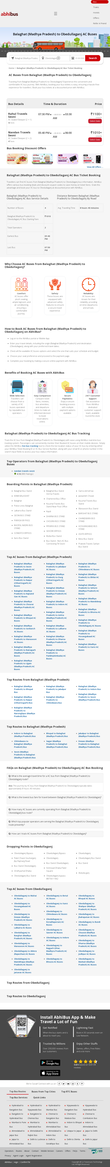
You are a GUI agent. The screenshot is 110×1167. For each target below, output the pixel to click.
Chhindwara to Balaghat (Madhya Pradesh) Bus (23, 744)
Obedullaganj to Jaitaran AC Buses (22, 971)
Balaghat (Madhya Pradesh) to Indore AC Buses (57, 604)
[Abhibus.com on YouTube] (68, 1083)
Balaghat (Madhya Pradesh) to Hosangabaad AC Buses (87, 634)
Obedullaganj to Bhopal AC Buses (86, 897)
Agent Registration (34, 1155)
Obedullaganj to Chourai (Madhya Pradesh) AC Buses (87, 932)
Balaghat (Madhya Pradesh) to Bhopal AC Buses (25, 618)
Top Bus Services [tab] (18, 1097)
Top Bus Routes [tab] (17, 1091)
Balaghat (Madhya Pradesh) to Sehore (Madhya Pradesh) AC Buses (88, 589)
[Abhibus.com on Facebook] (59, 1083)
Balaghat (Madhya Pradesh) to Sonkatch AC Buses (24, 628)
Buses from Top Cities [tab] (43, 1091)
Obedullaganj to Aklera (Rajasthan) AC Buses (25, 952)
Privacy (8, 1155)
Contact (35, 1151)
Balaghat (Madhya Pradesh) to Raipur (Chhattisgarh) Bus (23, 700)
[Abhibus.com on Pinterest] (82, 1083)
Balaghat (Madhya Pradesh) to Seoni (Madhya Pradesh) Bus (89, 697)
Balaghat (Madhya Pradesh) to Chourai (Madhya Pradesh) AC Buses (24, 605)
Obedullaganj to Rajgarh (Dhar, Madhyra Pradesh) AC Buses (56, 949)
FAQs (75, 1151)
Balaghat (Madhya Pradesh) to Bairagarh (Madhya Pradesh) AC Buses (25, 651)
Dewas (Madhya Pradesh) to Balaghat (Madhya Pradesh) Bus (89, 744)
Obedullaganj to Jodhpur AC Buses (87, 952)
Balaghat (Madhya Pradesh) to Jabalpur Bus (56, 689)
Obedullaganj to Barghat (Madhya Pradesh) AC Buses (23, 935)
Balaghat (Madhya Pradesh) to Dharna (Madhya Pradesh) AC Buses (56, 640)
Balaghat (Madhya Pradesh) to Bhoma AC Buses (89, 612)
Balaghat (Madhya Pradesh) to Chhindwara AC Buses (88, 566)
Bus (95, 1)
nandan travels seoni (24, 471)
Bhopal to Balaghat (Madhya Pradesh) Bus (57, 734)
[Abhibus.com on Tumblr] (77, 1083)
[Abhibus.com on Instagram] (73, 1083)
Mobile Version (47, 1151)
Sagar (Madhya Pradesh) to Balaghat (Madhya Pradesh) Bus (57, 744)
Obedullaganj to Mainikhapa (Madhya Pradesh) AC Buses (24, 961)
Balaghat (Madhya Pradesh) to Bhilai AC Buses (88, 577)
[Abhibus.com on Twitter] (64, 1083)
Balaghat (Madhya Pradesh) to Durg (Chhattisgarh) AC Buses (55, 578)
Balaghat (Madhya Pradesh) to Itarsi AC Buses (88, 647)
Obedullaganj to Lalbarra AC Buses (23, 926)
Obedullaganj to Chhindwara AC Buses (56, 912)
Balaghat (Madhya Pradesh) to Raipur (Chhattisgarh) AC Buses (23, 581)
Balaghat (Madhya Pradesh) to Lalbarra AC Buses (56, 628)
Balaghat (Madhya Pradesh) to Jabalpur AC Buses (56, 566)
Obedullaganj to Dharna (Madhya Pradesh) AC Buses (87, 943)
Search (93, 58)
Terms (83, 1151)
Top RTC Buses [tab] (69, 1091)
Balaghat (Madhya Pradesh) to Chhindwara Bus (55, 700)
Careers (59, 1151)
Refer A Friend (99, 23)
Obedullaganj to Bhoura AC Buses (54, 960)
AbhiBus (8, 1162)
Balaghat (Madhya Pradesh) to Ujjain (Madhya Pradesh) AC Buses (24, 665)
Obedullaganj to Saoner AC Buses (54, 931)
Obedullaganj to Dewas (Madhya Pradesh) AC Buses (23, 917)
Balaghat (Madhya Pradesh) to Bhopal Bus (23, 689)
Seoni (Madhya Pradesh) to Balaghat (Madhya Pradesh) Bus (25, 754)
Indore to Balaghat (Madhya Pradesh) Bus (25, 734)
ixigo (16, 1162)
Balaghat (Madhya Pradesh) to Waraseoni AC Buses (25, 639)
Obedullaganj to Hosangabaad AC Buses (22, 906)
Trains (96, 7)
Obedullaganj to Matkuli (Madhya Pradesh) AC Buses (87, 961)
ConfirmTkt (25, 1162)
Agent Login (18, 1155)
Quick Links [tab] (39, 1097)
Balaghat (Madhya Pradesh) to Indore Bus (89, 687)
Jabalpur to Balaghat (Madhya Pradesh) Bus (89, 734)
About (27, 1151)
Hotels (96, 12)
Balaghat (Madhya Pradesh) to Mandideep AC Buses (89, 601)
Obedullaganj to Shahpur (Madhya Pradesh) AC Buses (87, 906)
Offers (96, 18)
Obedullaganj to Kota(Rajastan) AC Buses (55, 922)
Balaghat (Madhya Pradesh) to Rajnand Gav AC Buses (24, 593)
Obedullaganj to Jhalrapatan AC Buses (88, 915)
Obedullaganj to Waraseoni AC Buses (24, 944)
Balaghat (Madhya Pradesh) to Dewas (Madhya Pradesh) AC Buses (56, 592)
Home (11, 68)
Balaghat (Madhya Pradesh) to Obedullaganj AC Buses (89, 623)
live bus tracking (30, 445)
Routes (19, 1151)
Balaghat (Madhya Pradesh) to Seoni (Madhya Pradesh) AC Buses (24, 568)
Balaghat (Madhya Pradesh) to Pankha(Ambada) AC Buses (56, 654)
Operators (9, 1151)
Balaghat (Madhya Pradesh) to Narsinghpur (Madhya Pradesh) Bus (24, 712)
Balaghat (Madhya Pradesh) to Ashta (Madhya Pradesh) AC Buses (56, 616)
